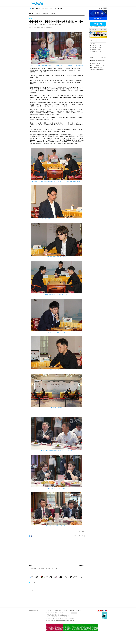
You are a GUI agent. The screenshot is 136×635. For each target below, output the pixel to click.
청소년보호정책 (78, 610)
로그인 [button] (105, 8)
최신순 (30, 582)
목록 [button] (83, 535)
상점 (51, 8)
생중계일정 (46, 13)
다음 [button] (79, 535)
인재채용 (60, 610)
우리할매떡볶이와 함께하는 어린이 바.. (97, 61)
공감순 (34, 582)
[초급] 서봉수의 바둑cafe (95, 45)
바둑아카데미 (93, 41)
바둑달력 (53, 13)
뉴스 (30, 8)
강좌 (33, 8)
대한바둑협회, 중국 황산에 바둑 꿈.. (97, 63)
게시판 (46, 8)
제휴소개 (56, 610)
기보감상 (38, 13)
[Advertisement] (56, 549)
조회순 (102, 57)
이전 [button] (75, 535)
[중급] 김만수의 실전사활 (95, 47)
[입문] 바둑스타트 (94, 44)
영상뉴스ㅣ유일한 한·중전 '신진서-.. (97, 65)
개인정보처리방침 (71, 610)
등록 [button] (81, 577)
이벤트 (54, 8)
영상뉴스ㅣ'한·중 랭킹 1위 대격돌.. (97, 69)
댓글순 (104, 57)
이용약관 (65, 610)
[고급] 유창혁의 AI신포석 (95, 51)
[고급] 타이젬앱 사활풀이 (95, 49)
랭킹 (43, 8)
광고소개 (51, 610)
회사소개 (47, 610)
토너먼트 (60, 8)
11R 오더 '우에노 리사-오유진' (96, 67)
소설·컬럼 (38, 8)
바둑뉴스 (31, 13)
